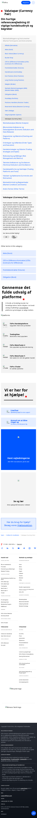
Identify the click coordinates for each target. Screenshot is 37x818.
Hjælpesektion (24, 525)
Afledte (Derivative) (11, 45)
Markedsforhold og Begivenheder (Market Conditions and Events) (15, 183)
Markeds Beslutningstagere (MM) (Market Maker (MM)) (16, 89)
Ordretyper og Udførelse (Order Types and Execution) (17, 144)
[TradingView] (35, 548)
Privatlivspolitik (15, 759)
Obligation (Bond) (11, 94)
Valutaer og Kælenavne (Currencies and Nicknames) (17, 177)
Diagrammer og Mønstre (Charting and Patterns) (17, 137)
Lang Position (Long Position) (14, 80)
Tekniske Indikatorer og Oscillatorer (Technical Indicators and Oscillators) (16, 163)
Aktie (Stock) (9, 49)
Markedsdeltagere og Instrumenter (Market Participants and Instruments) (17, 39)
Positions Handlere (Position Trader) (17, 102)
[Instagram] (29, 548)
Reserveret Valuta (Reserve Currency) (17, 106)
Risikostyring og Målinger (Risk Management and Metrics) (14, 157)
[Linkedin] (7, 548)
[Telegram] (24, 548)
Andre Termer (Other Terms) (13, 189)
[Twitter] (13, 548)
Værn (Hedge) (9, 111)
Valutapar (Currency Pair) (13, 119)
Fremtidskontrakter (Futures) (14, 68)
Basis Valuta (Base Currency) (14, 54)
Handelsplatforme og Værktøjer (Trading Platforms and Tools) (18, 170)
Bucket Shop (9, 58)
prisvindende (23, 308)
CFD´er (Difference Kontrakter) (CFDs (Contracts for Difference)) (17, 63)
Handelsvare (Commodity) (13, 72)
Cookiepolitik (23, 759)
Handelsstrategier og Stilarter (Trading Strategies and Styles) (17, 150)
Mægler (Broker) (10, 84)
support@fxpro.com (6, 796)
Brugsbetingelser (5, 759)
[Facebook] (2, 548)
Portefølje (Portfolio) (11, 98)
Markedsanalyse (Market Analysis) (15, 123)
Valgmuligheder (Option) (13, 115)
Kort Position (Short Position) (14, 76)
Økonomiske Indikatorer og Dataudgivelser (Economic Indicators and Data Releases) (18, 129)
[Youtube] (19, 548)
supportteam (24, 788)
